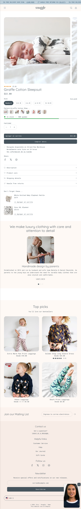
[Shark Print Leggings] (59, 379)
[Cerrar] (79, 484)
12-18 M (48, 103)
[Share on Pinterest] (16, 160)
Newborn (9, 103)
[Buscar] (71, 7)
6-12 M (37, 103)
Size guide (73, 99)
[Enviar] (74, 414)
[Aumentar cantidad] (14, 127)
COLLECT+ (61, 2)
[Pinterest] (49, 465)
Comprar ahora (40, 142)
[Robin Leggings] (21, 379)
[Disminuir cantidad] (6, 127)
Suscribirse (40, 489)
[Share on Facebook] (5, 160)
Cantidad (7, 123)
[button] (72, 496)
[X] (37, 465)
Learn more (40, 279)
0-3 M (18, 103)
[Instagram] (43, 465)
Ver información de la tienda (19, 152)
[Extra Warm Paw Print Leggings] (21, 333)
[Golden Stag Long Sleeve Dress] (59, 333)
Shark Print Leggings (59, 399)
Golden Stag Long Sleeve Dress (59, 354)
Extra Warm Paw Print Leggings (21, 354)
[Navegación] (4, 7)
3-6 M (28, 103)
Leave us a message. (40, 433)
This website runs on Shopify (40, 506)
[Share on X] (10, 160)
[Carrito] (75, 7)
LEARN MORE (29, 2)
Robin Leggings (21, 399)
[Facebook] (32, 465)
